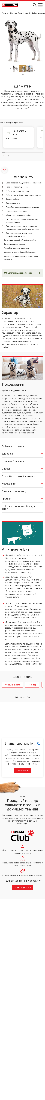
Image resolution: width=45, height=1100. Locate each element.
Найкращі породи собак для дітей (18, 507)
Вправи (6, 468)
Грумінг (6, 498)
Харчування (9, 483)
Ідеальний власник (13, 461)
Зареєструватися (22, 887)
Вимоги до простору (14, 491)
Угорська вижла (12, 685)
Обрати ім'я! (22, 770)
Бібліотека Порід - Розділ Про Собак (23, 13)
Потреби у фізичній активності (20, 476)
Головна (5, 13)
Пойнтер (32, 685)
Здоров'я (7, 453)
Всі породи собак (22, 697)
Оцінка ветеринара (13, 446)
